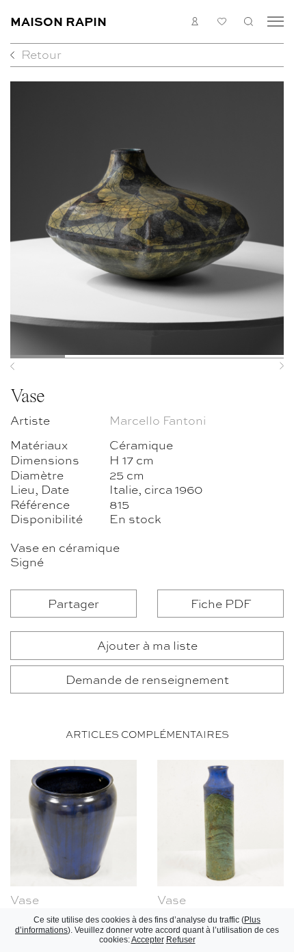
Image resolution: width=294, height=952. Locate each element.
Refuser (181, 939)
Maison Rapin (58, 20)
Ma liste (222, 21)
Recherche (248, 21)
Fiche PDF (221, 602)
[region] (147, 853)
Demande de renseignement (147, 678)
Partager (73, 602)
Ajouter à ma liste (147, 644)
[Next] (263, 366)
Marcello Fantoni (157, 419)
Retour (41, 54)
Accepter (147, 939)
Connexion (195, 21)
